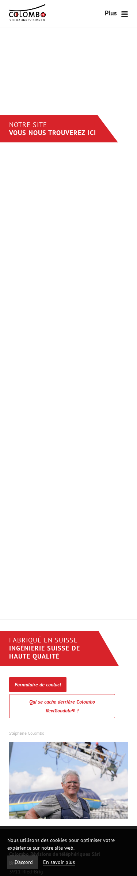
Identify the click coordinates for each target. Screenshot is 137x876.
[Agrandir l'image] (68, 817)
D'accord (24, 862)
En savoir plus (59, 862)
